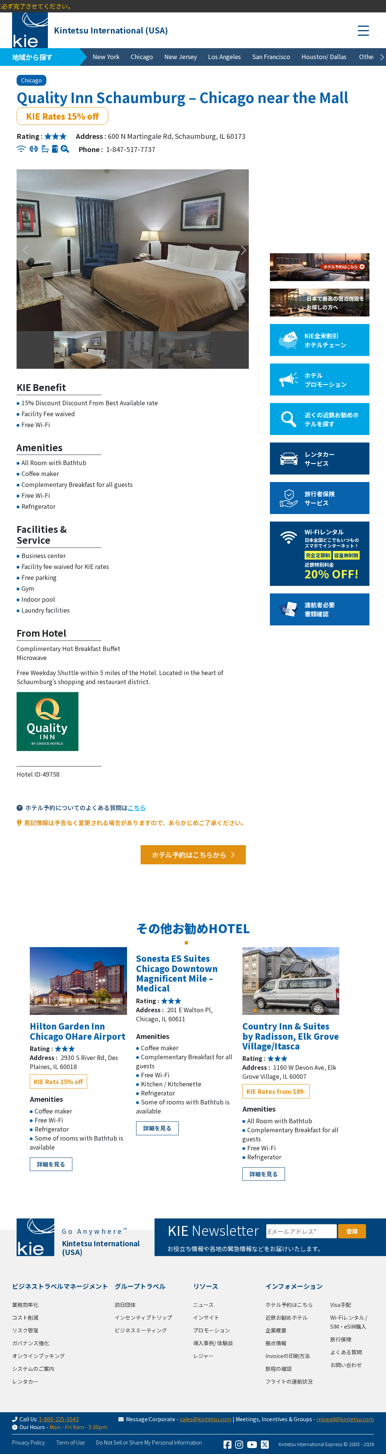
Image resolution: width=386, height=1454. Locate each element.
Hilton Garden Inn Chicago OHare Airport (78, 1031)
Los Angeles (224, 56)
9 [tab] (99, 999)
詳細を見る (51, 1164)
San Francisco (271, 56)
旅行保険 (340, 1339)
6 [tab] (76, 999)
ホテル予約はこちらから (189, 854)
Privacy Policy (28, 1442)
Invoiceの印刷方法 (287, 1356)
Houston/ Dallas (324, 56)
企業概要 (275, 1330)
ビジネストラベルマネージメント (60, 1286)
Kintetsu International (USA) (111, 30)
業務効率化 (25, 1304)
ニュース (203, 1304)
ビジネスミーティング (141, 1330)
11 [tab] (114, 999)
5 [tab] (69, 999)
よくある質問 (346, 1352)
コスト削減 (25, 1317)
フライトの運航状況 (289, 1381)
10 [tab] (106, 999)
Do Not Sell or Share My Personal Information (149, 1442)
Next (239, 250)
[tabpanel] (78, 981)
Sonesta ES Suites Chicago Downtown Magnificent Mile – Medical (177, 973)
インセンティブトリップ (143, 1317)
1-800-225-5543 (59, 1419)
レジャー (203, 1356)
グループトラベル (140, 1286)
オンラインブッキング (38, 1356)
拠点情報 (275, 1343)
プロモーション (211, 1330)
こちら (137, 807)
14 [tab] (84, 1010)
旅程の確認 (278, 1368)
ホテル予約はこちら (289, 1304)
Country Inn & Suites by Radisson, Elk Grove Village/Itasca (290, 1036)
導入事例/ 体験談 (213, 1343)
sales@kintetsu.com (205, 1419)
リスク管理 (25, 1330)
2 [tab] (46, 999)
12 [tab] (122, 999)
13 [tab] (76, 1010)
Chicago (142, 56)
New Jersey (180, 56)
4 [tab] (61, 999)
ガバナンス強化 (30, 1343)
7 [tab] (84, 999)
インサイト (206, 1317)
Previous (22, 250)
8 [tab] (91, 999)
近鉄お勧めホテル (286, 1317)
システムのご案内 (33, 1368)
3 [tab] (54, 999)
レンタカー (25, 1381)
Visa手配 (340, 1304)
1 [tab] (39, 999)
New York (106, 56)
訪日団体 (125, 1304)
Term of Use (70, 1442)
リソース (205, 1286)
